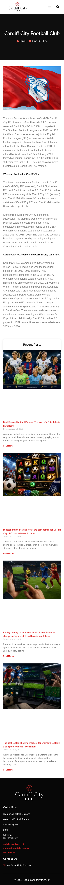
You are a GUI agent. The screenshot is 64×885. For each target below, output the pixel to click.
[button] (49, 7)
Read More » (8, 446)
